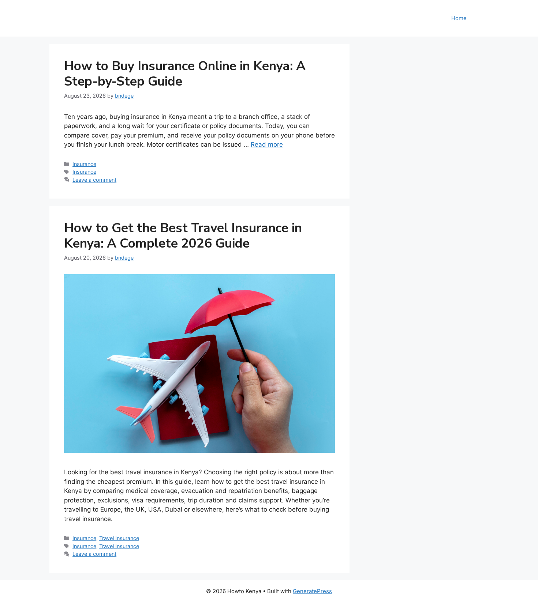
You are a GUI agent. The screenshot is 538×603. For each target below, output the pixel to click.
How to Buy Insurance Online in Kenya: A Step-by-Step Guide (185, 73)
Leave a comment (94, 180)
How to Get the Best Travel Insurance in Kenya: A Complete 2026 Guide (183, 235)
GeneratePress (312, 591)
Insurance (84, 164)
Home (459, 18)
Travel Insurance (119, 538)
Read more (267, 144)
